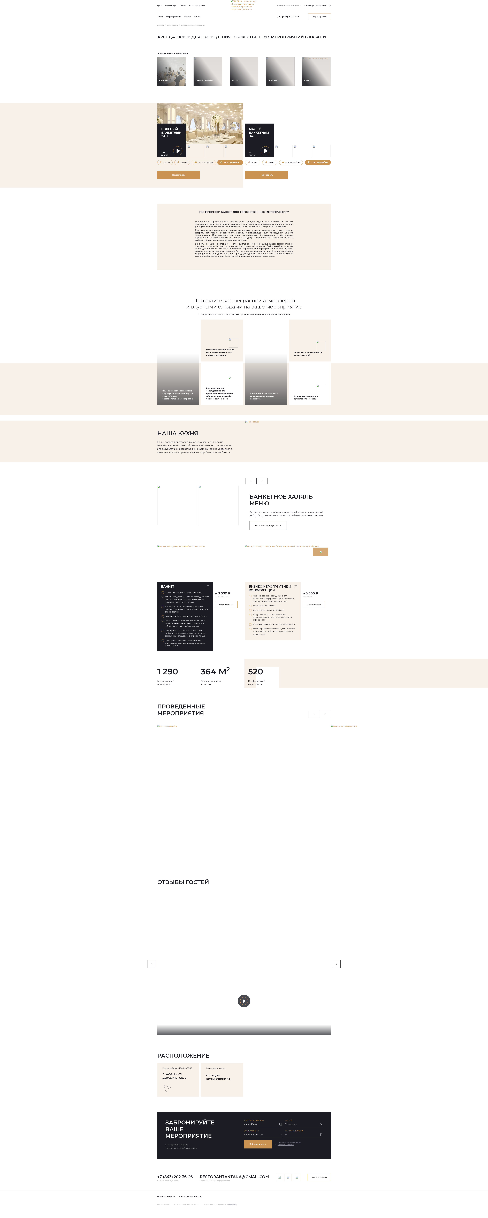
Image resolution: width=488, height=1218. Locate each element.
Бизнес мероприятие (190, 1197)
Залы (160, 17)
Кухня (159, 5)
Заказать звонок (319, 1177)
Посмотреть (178, 175)
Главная (160, 25)
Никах (197, 17)
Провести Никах (166, 1197)
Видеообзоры (171, 5)
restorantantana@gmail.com (234, 1176)
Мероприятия (173, 17)
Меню (187, 17)
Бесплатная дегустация (268, 525)
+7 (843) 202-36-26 (175, 1176)
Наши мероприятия (197, 5)
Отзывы (183, 5)
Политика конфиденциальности (187, 1204)
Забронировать (319, 17)
